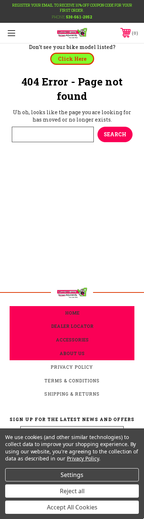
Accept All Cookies (72, 507)
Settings (72, 475)
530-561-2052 (79, 17)
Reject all (72, 491)
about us (72, 353)
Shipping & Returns (72, 394)
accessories (72, 340)
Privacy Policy (72, 367)
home (72, 313)
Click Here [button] (72, 58)
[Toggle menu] (21, 33)
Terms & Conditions (72, 380)
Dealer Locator (72, 326)
